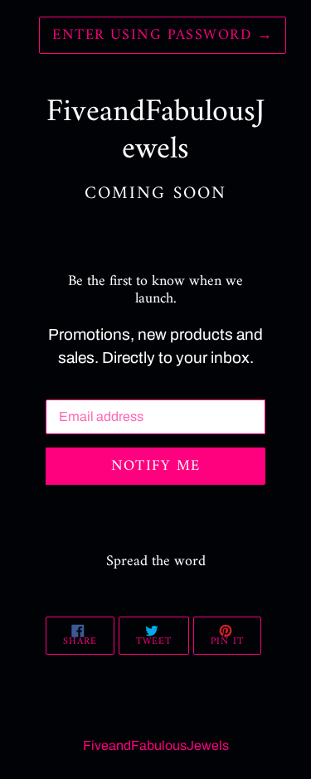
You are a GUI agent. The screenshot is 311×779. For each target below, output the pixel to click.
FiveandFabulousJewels (156, 745)
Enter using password (162, 35)
